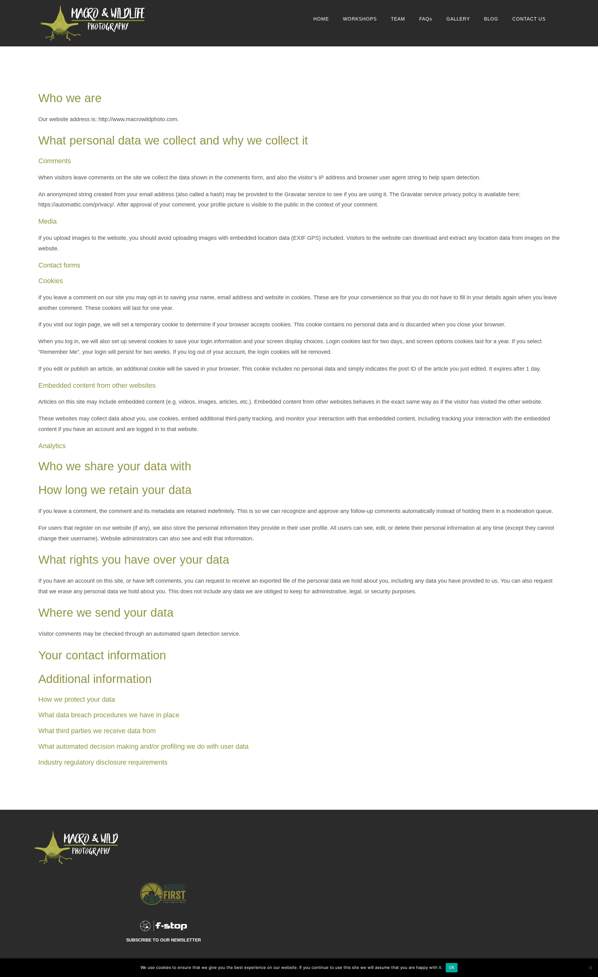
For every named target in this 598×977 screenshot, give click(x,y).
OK (452, 967)
